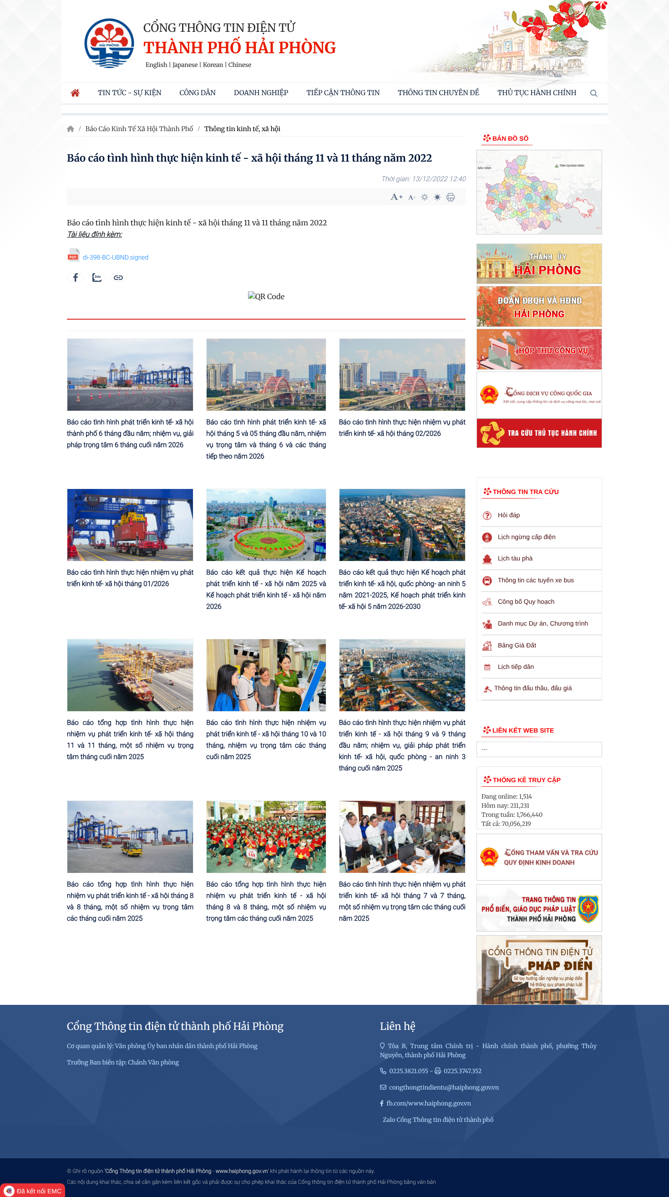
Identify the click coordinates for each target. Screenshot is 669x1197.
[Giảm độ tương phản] (437, 197)
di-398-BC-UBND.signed (115, 257)
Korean (213, 65)
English (156, 65)
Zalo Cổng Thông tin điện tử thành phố (438, 1120)
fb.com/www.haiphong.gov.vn (428, 1103)
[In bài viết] (450, 197)
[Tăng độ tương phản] (424, 197)
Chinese (239, 65)
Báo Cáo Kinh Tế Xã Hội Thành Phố (139, 129)
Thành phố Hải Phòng (239, 48)
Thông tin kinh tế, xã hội (242, 129)
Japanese (185, 65)
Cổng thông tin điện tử (219, 27)
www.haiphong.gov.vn (242, 1171)
